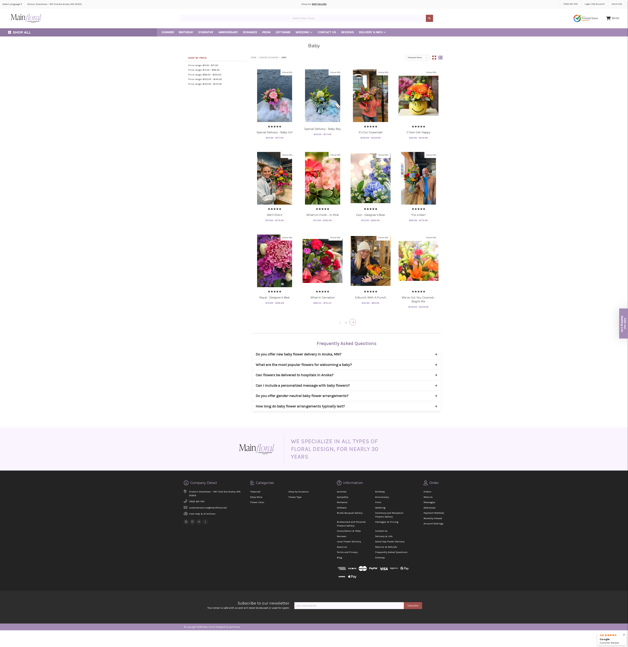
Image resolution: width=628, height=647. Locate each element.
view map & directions (202, 513)
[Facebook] (186, 522)
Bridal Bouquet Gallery (350, 512)
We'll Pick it (274, 215)
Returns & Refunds (386, 546)
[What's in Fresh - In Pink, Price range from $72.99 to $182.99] (322, 178)
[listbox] (417, 57)
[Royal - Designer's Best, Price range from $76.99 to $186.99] (275, 261)
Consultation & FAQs (349, 530)
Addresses (430, 507)
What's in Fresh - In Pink (322, 215)
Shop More (256, 497)
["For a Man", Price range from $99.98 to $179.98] (418, 178)
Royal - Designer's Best (274, 297)
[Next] (352, 322)
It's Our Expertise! (371, 132)
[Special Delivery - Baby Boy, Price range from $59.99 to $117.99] (322, 95)
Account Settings (434, 523)
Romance (250, 32)
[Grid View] (434, 58)
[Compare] (290, 72)
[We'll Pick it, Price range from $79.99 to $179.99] (275, 178)
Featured (255, 491)
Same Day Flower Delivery (389, 541)
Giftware (283, 32)
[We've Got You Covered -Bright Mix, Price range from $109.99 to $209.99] (418, 261)
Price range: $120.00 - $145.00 (205, 79)
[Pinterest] (199, 522)
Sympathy (205, 32)
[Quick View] (284, 72)
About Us (342, 546)
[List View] (440, 57)
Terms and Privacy (347, 552)
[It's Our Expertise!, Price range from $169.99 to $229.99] (371, 95)
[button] (623, 323)
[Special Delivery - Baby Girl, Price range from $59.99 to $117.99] (275, 95)
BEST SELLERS (319, 4)
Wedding (303, 32)
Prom (266, 32)
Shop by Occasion (298, 491)
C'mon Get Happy (418, 132)
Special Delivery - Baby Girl (275, 132)
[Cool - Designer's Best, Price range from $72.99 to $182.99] (371, 178)
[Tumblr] (205, 522)
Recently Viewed (433, 518)
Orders (427, 491)
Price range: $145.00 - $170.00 (205, 83)
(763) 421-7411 (570, 4)
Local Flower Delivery (349, 541)
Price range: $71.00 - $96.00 (204, 69)
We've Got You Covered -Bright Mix (418, 299)
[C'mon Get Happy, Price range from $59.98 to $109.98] (418, 95)
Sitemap (380, 557)
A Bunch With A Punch (370, 297)
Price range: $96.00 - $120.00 (204, 74)
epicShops (234, 627)
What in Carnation (322, 297)
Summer (168, 32)
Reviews (347, 32)
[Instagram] (192, 522)
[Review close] (624, 635)
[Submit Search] (429, 18)
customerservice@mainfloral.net (208, 507)
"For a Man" (418, 215)
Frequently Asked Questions (391, 552)
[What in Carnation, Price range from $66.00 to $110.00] (322, 261)
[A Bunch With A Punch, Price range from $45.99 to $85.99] (371, 261)
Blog (339, 557)
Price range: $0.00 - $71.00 (203, 65)
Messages (429, 502)
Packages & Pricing (386, 521)
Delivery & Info (371, 32)
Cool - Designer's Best (370, 215)
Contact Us (327, 32)
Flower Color (257, 502)
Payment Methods (434, 512)
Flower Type (295, 497)
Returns (428, 497)
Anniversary (228, 32)
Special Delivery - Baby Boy (322, 129)
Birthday (186, 32)
